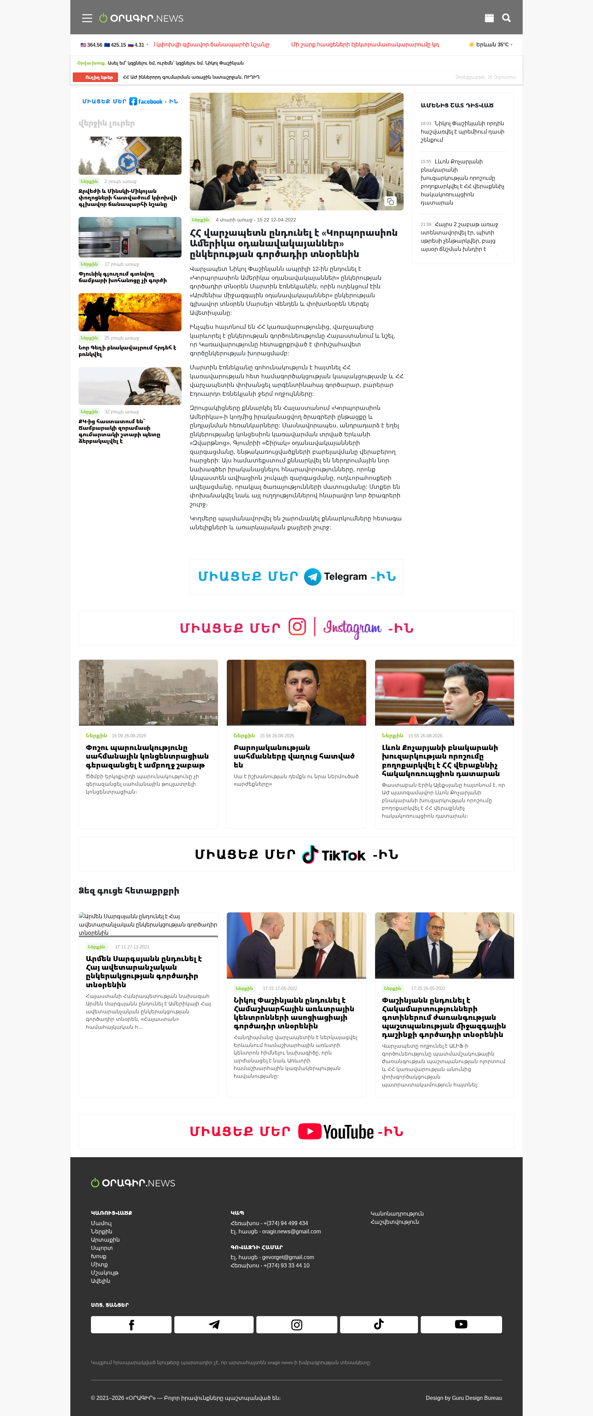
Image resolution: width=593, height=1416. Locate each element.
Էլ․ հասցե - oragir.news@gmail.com (276, 1231)
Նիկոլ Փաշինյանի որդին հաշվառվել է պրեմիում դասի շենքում (462, 131)
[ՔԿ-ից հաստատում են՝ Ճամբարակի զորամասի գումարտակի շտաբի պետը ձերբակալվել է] (130, 386)
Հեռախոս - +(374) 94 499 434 (269, 1223)
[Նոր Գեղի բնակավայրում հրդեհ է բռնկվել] (130, 312)
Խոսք (98, 1256)
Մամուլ (101, 1223)
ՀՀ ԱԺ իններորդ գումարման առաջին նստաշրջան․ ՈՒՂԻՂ (191, 77)
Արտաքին (105, 1240)
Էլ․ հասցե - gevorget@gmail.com (272, 1257)
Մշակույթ (104, 1273)
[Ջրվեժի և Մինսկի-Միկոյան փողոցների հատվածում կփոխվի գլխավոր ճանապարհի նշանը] (130, 155)
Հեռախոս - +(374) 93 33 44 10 (270, 1265)
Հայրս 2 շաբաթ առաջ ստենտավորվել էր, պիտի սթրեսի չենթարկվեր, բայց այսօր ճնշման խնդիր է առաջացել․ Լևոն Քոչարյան (460, 240)
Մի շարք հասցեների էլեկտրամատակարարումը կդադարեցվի (328, 44)
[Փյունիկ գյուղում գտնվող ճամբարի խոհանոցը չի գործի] (130, 237)
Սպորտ (102, 1248)
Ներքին (89, 181)
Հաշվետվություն (395, 1222)
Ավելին (100, 1281)
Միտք (99, 1264)
